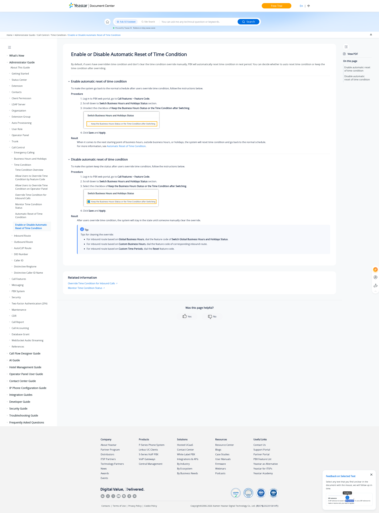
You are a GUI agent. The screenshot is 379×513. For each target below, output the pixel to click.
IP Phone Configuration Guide (27, 388)
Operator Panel (20, 135)
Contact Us (259, 445)
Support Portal (370, 283)
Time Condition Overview (29, 169)
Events (104, 478)
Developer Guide (19, 401)
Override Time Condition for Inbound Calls (91, 283)
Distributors (107, 454)
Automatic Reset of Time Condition (126, 146)
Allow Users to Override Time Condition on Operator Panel (31, 187)
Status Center (19, 79)
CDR (14, 315)
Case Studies (222, 454)
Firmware (220, 463)
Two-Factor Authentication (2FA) (29, 303)
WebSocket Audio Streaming (27, 340)
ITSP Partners (108, 459)
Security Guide (18, 408)
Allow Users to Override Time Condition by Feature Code (31, 177)
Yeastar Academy (263, 473)
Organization (19, 110)
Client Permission (21, 98)
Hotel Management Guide (25, 367)
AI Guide (14, 360)
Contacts (17, 92)
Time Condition (58, 35)
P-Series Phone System (151, 445)
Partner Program (110, 449)
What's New (16, 55)
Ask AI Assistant (370, 267)
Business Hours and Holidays (30, 158)
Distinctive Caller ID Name (28, 272)
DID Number (21, 254)
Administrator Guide (25, 35)
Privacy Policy (135, 505)
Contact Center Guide (22, 381)
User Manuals (223, 459)
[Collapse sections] (371, 35)
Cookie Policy (150, 505)
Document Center (102, 6)
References (18, 346)
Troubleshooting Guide (23, 415)
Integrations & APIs (187, 459)
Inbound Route (22, 235)
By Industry (183, 463)
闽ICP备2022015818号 (267, 505)
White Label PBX (186, 454)
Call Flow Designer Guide (24, 353)
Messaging (18, 285)
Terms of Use (119, 505)
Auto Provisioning (22, 123)
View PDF (353, 54)
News (104, 468)
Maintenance (19, 309)
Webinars (220, 468)
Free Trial (276, 6)
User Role (17, 129)
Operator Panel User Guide (26, 374)
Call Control (43, 35)
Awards (105, 473)
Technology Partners (112, 463)
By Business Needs (187, 473)
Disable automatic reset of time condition (357, 78)
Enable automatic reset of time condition (357, 69)
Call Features (19, 279)
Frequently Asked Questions (26, 422)
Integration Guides (20, 394)
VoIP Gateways (147, 459)
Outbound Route (23, 242)
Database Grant (20, 334)
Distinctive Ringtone (25, 266)
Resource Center (224, 445)
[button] (7, 55)
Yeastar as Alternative (265, 463)
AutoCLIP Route (22, 248)
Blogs (218, 449)
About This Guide (20, 67)
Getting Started (20, 73)
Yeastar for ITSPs (262, 468)
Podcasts (220, 473)
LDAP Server (18, 104)
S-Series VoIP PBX (148, 454)
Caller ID (18, 260)
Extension (17, 85)
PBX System (18, 291)
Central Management (150, 463)
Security (16, 297)
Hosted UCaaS (185, 445)
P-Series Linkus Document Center (370, 275)
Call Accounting (20, 328)
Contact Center (185, 449)
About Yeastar (109, 445)
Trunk (15, 141)
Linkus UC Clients (148, 449)
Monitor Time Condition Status (85, 288)
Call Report (18, 322)
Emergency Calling (24, 152)
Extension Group (21, 116)
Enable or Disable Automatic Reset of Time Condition (94, 35)
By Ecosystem (184, 468)
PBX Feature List (262, 459)
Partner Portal (261, 454)
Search (250, 21)
